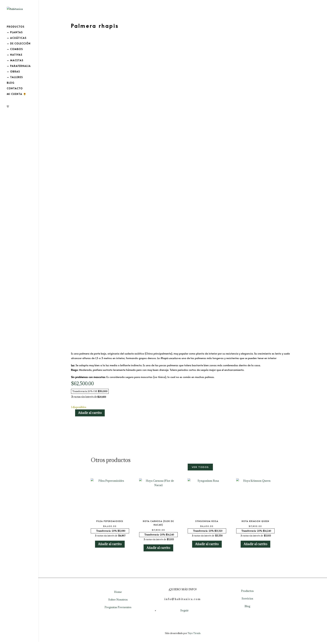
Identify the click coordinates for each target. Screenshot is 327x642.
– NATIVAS (14, 55)
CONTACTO (15, 88)
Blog (247, 606)
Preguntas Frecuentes (118, 607)
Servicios (247, 598)
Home (118, 592)
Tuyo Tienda (194, 633)
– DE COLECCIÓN (19, 43)
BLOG (10, 83)
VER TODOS (200, 467)
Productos (247, 591)
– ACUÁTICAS (17, 38)
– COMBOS (15, 49)
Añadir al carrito (90, 413)
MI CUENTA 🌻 (16, 94)
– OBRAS (13, 71)
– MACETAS (15, 60)
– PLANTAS (15, 32)
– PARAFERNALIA (19, 66)
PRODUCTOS (16, 27)
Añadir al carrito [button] (110, 544)
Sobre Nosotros (118, 599)
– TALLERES (15, 77)
